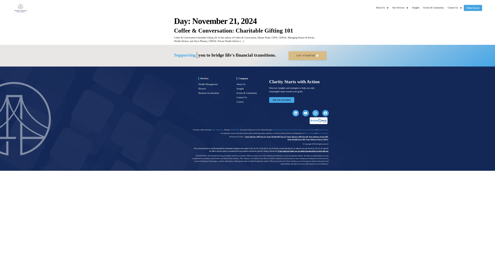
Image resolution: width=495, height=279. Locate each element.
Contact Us (453, 7)
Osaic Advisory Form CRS (318, 137)
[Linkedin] (295, 113)
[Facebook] (325, 113)
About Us (380, 7)
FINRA (232, 130)
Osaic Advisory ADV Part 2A (255, 137)
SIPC (237, 130)
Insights (415, 7)
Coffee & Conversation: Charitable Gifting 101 (233, 30)
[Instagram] (315, 113)
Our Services (398, 7)
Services (204, 78)
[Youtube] (305, 113)
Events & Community (433, 7)
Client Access (473, 8)
